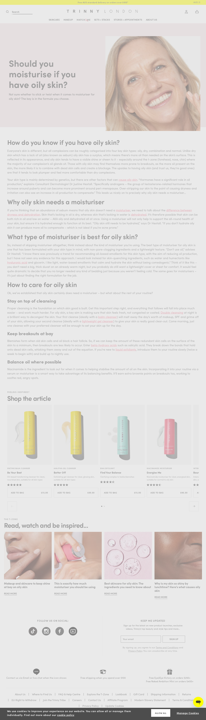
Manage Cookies (188, 713)
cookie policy (65, 715)
